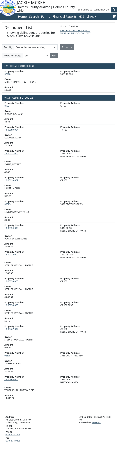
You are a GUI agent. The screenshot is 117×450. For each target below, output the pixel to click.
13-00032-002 (11, 254)
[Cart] (114, 16)
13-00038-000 (11, 305)
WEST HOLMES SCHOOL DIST (75, 33)
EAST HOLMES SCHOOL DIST (75, 30)
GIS (81, 16)
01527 (7, 105)
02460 (7, 74)
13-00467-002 (11, 329)
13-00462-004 (11, 379)
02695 (7, 355)
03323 (7, 204)
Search (34, 16)
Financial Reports (65, 16)
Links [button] (90, 16)
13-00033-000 (11, 281)
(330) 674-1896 (12, 434)
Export (66, 47)
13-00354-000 (11, 228)
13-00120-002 (11, 180)
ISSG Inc (96, 422)
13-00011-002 (11, 153)
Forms (45, 16)
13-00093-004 (11, 129)
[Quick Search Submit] (114, 9)
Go (54, 55)
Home (22, 16)
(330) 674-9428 (12, 440)
